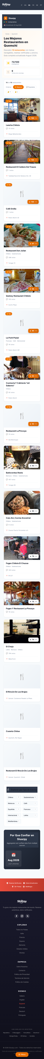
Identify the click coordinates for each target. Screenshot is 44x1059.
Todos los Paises (22, 929)
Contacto (22, 970)
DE (37, 5)
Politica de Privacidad (22, 974)
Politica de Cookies (22, 982)
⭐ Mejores (18, 87)
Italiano (22, 996)
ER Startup (24, 1036)
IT (21, 5)
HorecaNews (26, 1032)
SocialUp (32, 1036)
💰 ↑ (9, 92)
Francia (22, 937)
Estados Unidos (22, 949)
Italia (22, 933)
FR (33, 5)
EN (25, 5)
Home (7, 34)
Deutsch (22, 1011)
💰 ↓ (16, 92)
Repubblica (6, 1032)
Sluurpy (22, 953)
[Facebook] (16, 916)
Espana (22, 941)
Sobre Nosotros (22, 966)
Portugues (22, 1015)
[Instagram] (22, 916)
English (22, 1000)
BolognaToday (14, 1036)
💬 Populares (30, 87)
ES (29, 5)
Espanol (22, 1003)
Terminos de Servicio (22, 978)
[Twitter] (27, 916)
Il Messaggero (16, 1032)
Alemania (22, 945)
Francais (22, 1007)
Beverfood (36, 1032)
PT (41, 5)
